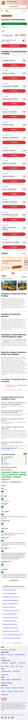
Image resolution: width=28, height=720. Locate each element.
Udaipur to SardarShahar (9, 189)
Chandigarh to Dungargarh (9, 202)
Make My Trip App (16, 679)
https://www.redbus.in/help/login (8, 448)
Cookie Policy (4, 674)
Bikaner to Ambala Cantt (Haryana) (9, 228)
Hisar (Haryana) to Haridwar (10, 214)
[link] (11, 264)
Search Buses (15, 46)
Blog (17, 666)
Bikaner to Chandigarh (8, 73)
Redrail (8, 679)
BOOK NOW (14, 65)
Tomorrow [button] (23, 35)
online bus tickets (22, 339)
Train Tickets (12, 649)
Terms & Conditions (6, 671)
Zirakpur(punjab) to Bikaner (10, 99)
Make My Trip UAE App (6, 682)
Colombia (16, 691)
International (4, 694)
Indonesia (7, 687)
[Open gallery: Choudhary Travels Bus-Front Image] (9, 285)
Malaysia (21, 687)
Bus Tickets (4, 649)
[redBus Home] (6, 11)
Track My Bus (4, 662)
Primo (21, 666)
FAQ (2, 666)
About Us (3, 654)
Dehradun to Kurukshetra (9, 112)
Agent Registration (20, 654)
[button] (25, 2)
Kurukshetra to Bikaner (8, 150)
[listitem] (3, 258)
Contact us (10, 654)
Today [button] (16, 35)
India (2, 687)
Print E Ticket (21, 662)
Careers (3, 658)
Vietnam (3, 691)
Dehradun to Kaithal (8, 124)
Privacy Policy (16, 671)
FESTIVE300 (8, 268)
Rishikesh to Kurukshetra (9, 163)
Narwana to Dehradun (8, 176)
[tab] (10, 385)
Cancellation (13, 662)
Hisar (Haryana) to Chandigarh (11, 242)
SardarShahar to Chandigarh (10, 86)
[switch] (24, 41)
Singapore (14, 687)
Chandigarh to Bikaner (8, 60)
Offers (12, 666)
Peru (22, 691)
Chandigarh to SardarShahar (10, 137)
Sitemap (7, 666)
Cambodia (9, 691)
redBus (6, 341)
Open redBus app (14, 6)
